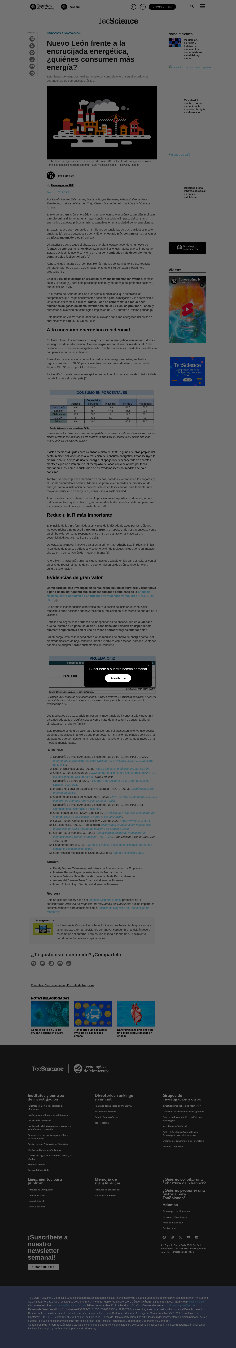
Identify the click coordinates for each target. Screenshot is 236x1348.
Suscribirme (118, 678)
